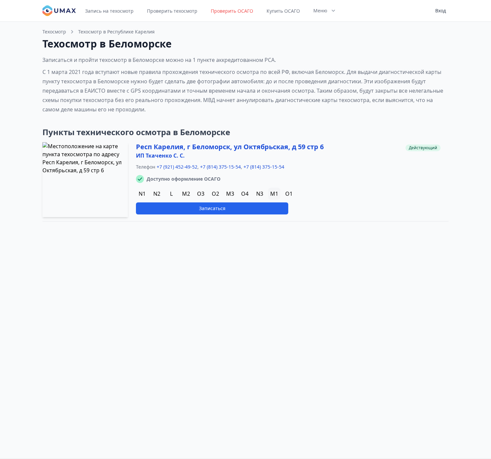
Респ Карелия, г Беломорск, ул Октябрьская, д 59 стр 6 (230, 146)
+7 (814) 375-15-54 (220, 167)
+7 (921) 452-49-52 (177, 167)
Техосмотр (54, 31)
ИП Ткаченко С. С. (160, 155)
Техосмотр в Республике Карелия (116, 31)
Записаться (212, 208)
